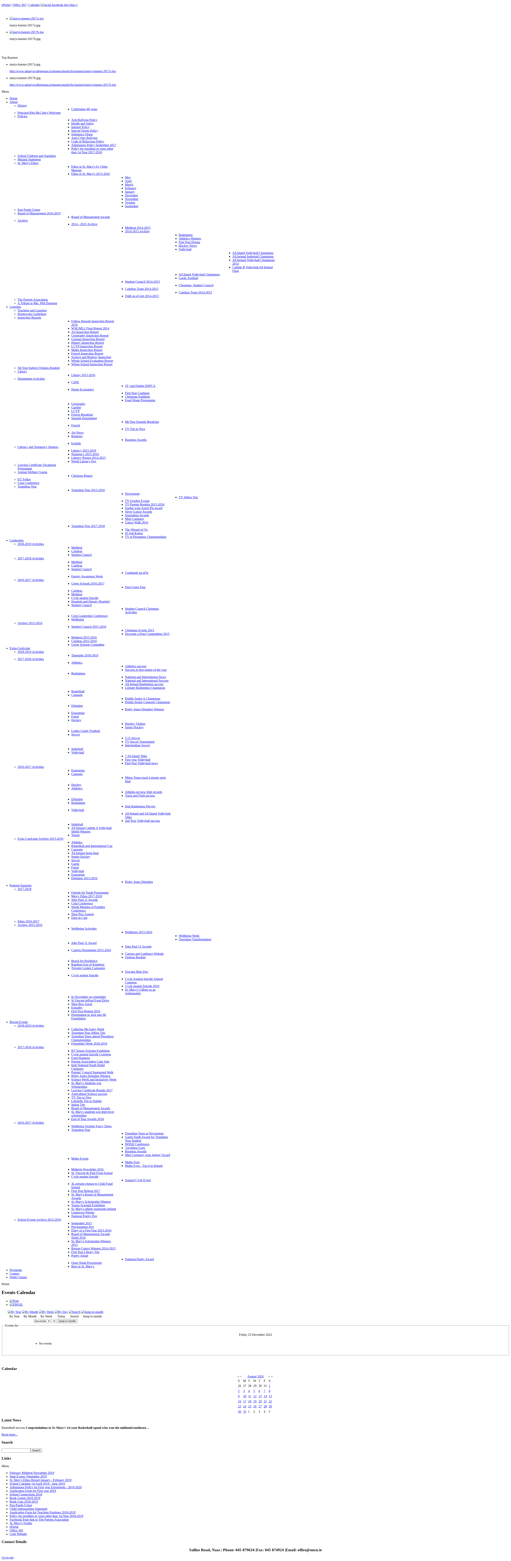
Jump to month (67, 1321)
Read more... (10, 1434)
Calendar (34, 5)
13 (260, 1396)
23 (239, 1406)
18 (249, 1401)
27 (260, 1406)
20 (260, 1401)
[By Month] (30, 1312)
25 (249, 1406)
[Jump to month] (92, 1312)
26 (254, 1406)
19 (254, 1401)
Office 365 (19, 5)
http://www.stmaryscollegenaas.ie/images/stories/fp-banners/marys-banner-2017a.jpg (63, 71)
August (251, 1376)
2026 (260, 1376)
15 (270, 1396)
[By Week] (46, 1312)
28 (265, 1406)
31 (244, 1411)
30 (239, 1411)
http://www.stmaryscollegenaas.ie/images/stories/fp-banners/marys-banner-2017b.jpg (63, 84)
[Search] (74, 1312)
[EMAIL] (16, 1304)
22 (270, 1401)
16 (239, 1401)
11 (249, 1396)
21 (265, 1401)
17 (244, 1401)
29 (270, 1406)
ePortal (6, 5)
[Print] (14, 1301)
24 (244, 1406)
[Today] (61, 1312)
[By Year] (14, 1312)
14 (265, 1396)
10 (244, 1396)
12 (254, 1396)
